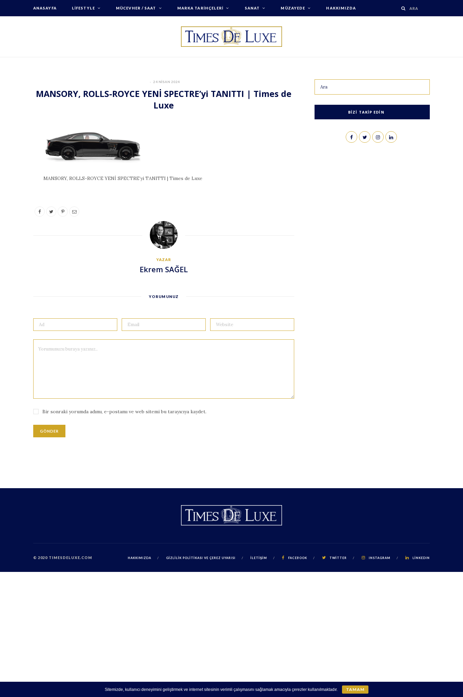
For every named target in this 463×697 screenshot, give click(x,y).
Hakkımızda (341, 8)
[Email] (17, 202)
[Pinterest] (17, 185)
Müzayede (293, 8)
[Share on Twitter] (17, 168)
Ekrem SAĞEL (164, 269)
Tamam (355, 689)
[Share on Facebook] (17, 150)
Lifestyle (83, 8)
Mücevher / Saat (136, 8)
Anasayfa (45, 8)
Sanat (252, 8)
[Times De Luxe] (231, 36)
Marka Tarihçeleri (200, 8)
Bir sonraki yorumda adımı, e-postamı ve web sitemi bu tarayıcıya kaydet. (124, 412)
